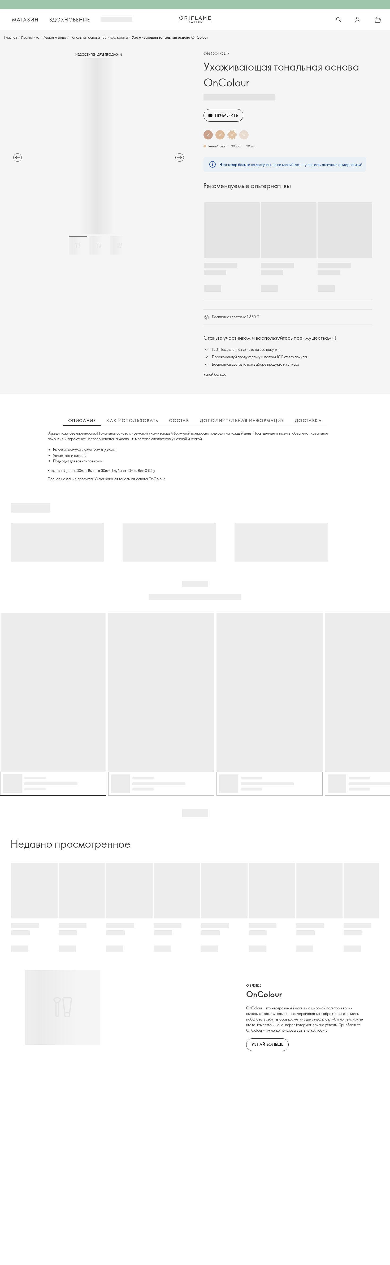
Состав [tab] (179, 420)
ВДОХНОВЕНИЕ (69, 19)
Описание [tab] (82, 420)
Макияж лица (55, 37)
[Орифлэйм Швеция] (195, 19)
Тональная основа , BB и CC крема (99, 37)
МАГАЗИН (25, 19)
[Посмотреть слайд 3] (119, 245)
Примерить (226, 115)
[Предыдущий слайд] (17, 157)
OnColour (216, 53)
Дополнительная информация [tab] (242, 420)
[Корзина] (377, 19)
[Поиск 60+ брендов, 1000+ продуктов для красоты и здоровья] (339, 20)
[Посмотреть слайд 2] (98, 245)
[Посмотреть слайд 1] (78, 245)
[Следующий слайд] (179, 157)
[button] (208, 134)
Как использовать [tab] (132, 420)
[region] (99, 146)
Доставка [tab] (308, 420)
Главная (10, 37)
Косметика (30, 37)
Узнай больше (214, 374)
